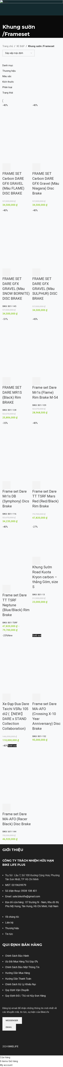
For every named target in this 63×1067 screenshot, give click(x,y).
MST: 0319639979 (15, 885)
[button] (6, 272)
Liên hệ (9, 922)
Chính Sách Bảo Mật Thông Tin (22, 967)
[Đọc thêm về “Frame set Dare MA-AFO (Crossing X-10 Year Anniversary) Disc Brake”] (36, 698)
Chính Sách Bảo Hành (17, 955)
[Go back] (6, 19)
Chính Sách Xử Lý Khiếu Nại (20, 984)
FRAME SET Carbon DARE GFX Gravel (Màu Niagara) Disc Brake (45, 183)
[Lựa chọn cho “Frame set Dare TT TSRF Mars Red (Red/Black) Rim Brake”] (36, 485)
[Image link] (14, 1034)
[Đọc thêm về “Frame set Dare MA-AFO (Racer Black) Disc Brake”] (6, 808)
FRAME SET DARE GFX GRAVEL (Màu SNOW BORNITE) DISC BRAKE (16, 289)
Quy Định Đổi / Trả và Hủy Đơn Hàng (25, 995)
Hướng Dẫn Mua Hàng (17, 972)
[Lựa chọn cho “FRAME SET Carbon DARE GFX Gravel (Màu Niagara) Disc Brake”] (36, 167)
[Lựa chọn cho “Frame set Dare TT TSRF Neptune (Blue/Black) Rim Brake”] (6, 589)
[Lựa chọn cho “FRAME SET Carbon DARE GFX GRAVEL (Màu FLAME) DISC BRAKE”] (6, 167)
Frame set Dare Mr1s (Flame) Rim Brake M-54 (45, 392)
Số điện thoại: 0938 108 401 (21, 890)
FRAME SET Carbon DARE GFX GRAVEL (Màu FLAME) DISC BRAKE (13, 183)
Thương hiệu (12, 928)
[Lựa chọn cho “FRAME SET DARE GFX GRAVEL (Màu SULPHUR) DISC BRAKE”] (36, 272)
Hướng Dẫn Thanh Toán (18, 978)
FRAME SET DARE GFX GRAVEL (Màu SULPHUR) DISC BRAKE (44, 289)
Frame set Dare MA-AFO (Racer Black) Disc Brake (16, 819)
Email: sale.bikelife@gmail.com (22, 896)
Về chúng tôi (12, 916)
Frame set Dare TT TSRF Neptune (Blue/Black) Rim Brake (16, 605)
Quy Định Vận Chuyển (17, 990)
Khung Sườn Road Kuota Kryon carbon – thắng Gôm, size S (45, 577)
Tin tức (9, 934)
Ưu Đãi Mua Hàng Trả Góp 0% (21, 961)
